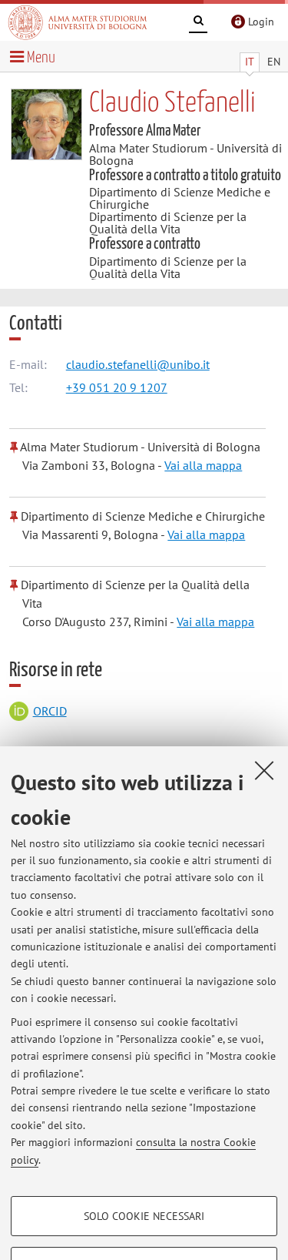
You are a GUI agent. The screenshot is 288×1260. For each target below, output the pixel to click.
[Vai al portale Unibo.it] (77, 22)
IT (249, 62)
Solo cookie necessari (144, 1216)
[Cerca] (198, 23)
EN (273, 62)
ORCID (50, 711)
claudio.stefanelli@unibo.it (138, 364)
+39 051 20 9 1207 (116, 387)
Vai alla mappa (203, 465)
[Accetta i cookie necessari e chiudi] (264, 770)
